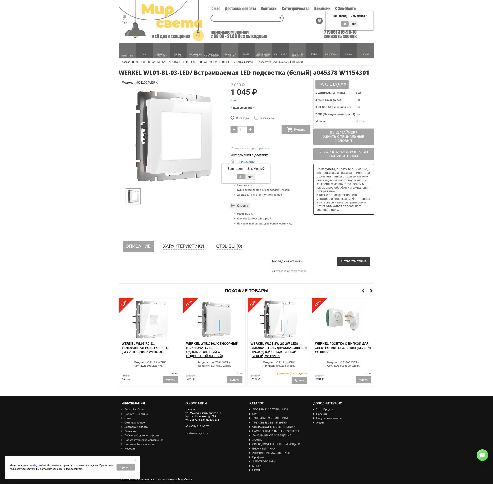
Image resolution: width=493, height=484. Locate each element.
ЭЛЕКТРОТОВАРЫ (264, 461)
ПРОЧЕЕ (257, 470)
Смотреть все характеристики (250, 148)
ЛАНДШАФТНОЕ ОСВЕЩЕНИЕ (271, 435)
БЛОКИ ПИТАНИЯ (263, 448)
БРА (254, 413)
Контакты (269, 8)
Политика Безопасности (139, 444)
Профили (258, 457)
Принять (125, 467)
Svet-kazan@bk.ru (196, 433)
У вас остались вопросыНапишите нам (343, 154)
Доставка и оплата (240, 8)
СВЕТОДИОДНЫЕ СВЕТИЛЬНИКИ (273, 426)
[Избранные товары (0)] (319, 21)
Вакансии (322, 8)
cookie (32, 465)
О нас (215, 8)
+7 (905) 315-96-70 (339, 32)
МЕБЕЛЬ (257, 465)
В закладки (242, 118)
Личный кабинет (134, 409)
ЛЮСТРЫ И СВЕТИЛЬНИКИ (270, 409)
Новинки (321, 413)
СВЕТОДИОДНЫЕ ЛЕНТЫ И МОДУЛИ (276, 444)
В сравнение (267, 118)
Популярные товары (329, 418)
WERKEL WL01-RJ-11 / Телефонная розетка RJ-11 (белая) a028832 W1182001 (145, 348)
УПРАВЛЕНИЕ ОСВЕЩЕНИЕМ (271, 452)
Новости (129, 448)
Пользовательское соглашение (143, 439)
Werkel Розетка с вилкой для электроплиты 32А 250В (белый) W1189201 (343, 348)
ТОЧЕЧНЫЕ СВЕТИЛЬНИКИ (270, 418)
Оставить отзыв (353, 261)
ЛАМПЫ (257, 439)
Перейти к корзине (136, 413)
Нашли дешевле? (242, 107)
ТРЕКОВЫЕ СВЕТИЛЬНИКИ (270, 422)
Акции (320, 422)
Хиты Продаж (324, 409)
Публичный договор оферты (142, 435)
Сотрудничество (295, 8)
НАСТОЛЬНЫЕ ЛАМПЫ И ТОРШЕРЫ (275, 431)
